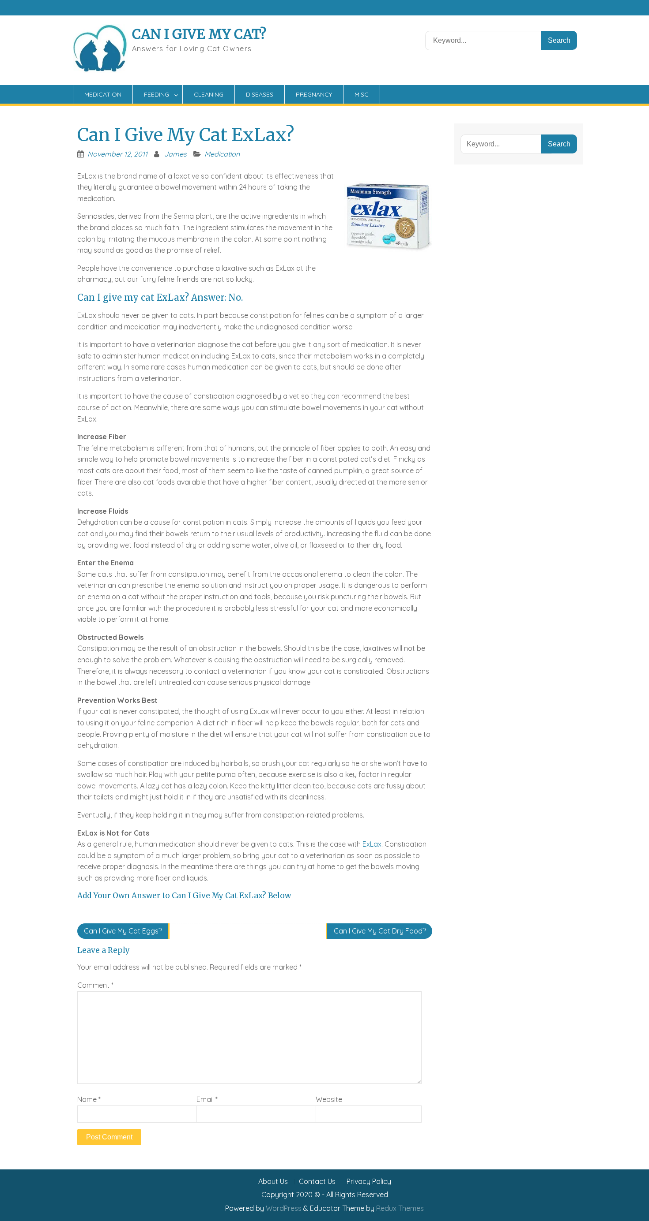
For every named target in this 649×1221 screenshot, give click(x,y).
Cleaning (208, 94)
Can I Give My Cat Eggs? (123, 930)
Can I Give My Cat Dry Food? (380, 930)
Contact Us (317, 1181)
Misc (362, 94)
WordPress (284, 1208)
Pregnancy (314, 94)
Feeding (156, 94)
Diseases (259, 94)
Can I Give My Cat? (199, 34)
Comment (95, 985)
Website (329, 1099)
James (175, 153)
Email (207, 1099)
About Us (273, 1181)
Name (89, 1099)
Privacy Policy (369, 1181)
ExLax (371, 844)
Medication (102, 94)
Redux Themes (400, 1208)
